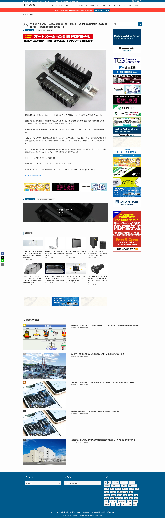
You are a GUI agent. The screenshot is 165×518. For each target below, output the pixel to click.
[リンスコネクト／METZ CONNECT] (127, 176)
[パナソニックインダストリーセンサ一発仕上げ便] (94, 191)
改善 (126, 498)
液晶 (135, 498)
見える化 (107, 504)
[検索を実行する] (140, 24)
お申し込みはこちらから (102, 10)
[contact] (138, 1)
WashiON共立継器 (41, 30)
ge (105, 482)
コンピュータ (115, 486)
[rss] (135, 1)
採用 (112, 498)
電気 (134, 504)
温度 (106, 501)
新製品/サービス (29, 30)
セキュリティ (132, 486)
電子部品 (128, 504)
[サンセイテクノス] (127, 156)
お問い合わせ (110, 512)
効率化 (120, 495)
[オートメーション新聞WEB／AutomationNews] (29, 5)
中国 (126, 492)
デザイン (117, 489)
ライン (106, 492)
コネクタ (107, 486)
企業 (131, 492)
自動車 (129, 501)
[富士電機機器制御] (127, 74)
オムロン (131, 482)
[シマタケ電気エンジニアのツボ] (37, 191)
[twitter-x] (133, 1)
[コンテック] (127, 116)
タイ (112, 489)
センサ (106, 489)
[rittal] (127, 84)
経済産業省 (122, 501)
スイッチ (123, 486)
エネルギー (124, 482)
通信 (118, 504)
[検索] (140, 1)
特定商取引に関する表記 (98, 512)
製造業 (135, 501)
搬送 (121, 498)
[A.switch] (127, 186)
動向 (125, 495)
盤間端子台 (49, 30)
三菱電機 (120, 492)
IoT (109, 482)
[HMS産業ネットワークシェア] (37, 305)
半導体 (130, 495)
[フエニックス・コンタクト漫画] (127, 126)
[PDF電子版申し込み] (58, 42)
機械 (131, 498)
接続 (116, 498)
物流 (115, 501)
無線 (110, 501)
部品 (122, 504)
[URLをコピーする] (2, 264)
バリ (137, 489)
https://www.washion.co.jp (34, 175)
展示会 (106, 498)
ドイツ (132, 489)
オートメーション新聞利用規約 (59, 512)
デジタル (125, 489)
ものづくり (115, 482)
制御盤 (114, 495)
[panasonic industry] (127, 52)
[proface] (65, 305)
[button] (2, 253)
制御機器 (107, 495)
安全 (136, 495)
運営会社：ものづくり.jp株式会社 (79, 512)
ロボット (113, 492)
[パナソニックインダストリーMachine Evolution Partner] (127, 136)
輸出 (113, 504)
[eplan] (65, 191)
